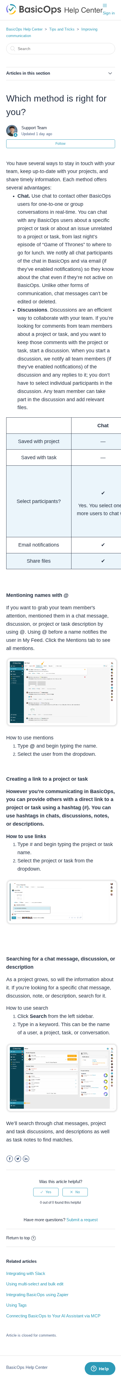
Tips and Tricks (62, 29)
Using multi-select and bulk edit (34, 1283)
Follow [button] (60, 144)
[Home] (54, 12)
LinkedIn (26, 1158)
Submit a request (82, 1219)
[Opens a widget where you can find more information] (99, 1369)
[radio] (46, 1192)
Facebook (9, 1158)
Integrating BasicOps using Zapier (37, 1294)
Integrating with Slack (25, 1273)
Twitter (17, 1158)
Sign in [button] (109, 13)
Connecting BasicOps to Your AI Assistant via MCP (53, 1315)
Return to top (18, 1237)
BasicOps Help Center (24, 29)
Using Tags (16, 1305)
